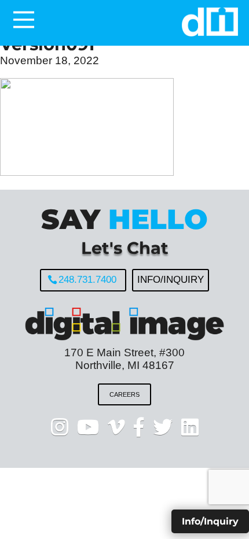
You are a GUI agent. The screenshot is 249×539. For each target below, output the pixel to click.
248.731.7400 (87, 279)
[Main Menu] (23, 19)
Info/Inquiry (170, 279)
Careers (124, 394)
